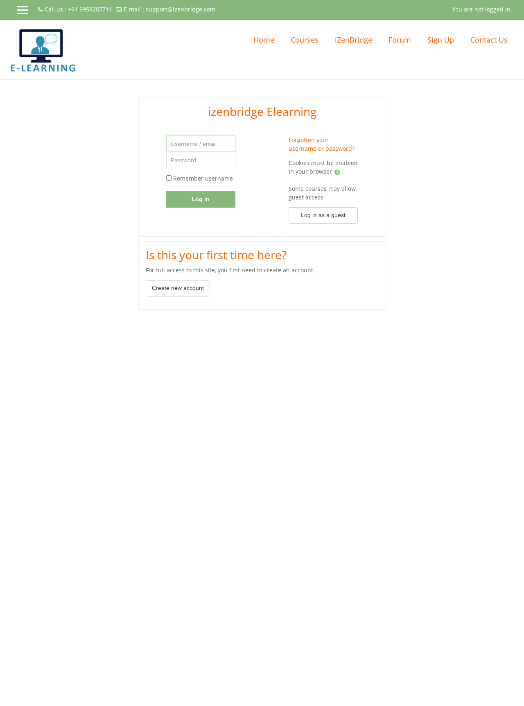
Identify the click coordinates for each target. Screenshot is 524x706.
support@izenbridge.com (180, 9)
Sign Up (440, 40)
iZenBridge (353, 40)
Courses (304, 40)
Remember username (203, 178)
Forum (399, 40)
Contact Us (489, 40)
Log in (201, 199)
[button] (443, 8)
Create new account (178, 288)
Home (263, 40)
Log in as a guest (323, 215)
